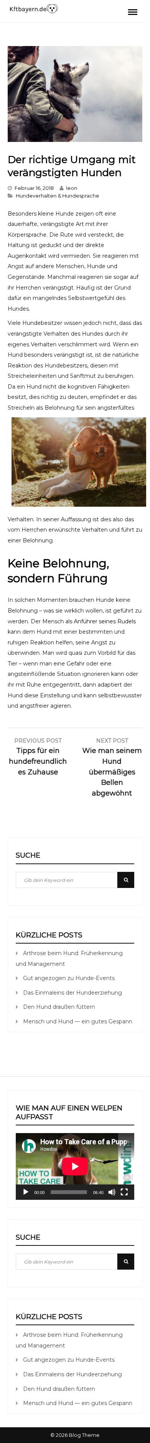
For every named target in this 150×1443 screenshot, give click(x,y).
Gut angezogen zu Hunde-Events (69, 978)
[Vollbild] (124, 1192)
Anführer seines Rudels (105, 621)
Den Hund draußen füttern (59, 1006)
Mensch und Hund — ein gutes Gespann (77, 1021)
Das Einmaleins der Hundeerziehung (72, 992)
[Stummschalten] (112, 1192)
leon (71, 188)
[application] (75, 1166)
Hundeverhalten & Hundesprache (57, 196)
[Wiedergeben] (26, 1192)
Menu (132, 11)
